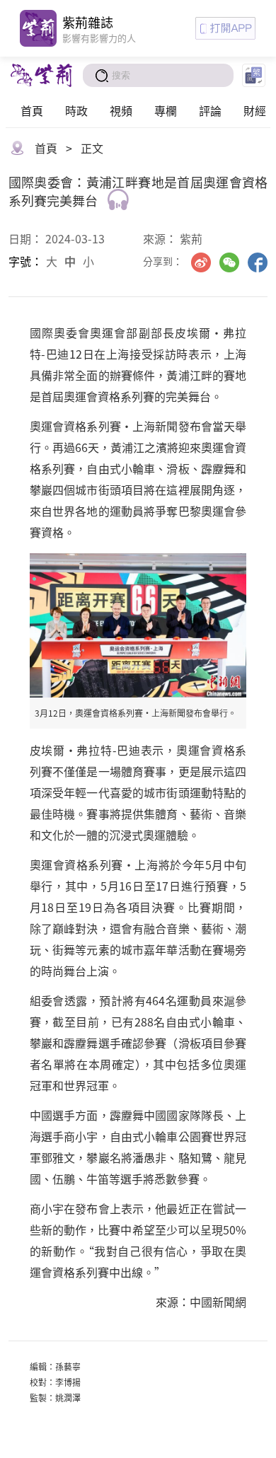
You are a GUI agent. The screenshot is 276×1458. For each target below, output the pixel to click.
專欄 (165, 110)
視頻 (121, 110)
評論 (210, 110)
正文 (92, 148)
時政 (76, 110)
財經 (254, 110)
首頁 (32, 110)
